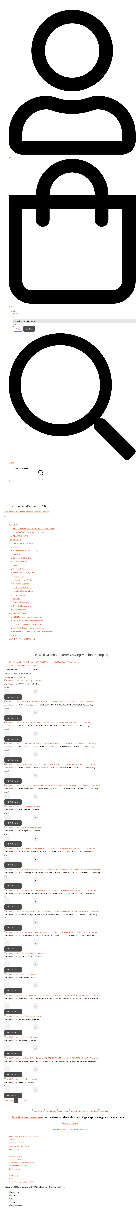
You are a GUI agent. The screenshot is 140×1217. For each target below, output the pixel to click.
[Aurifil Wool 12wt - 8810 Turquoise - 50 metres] (22, 1016)
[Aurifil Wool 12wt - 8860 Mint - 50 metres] (20, 1079)
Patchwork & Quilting (22, 558)
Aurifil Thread (28, 662)
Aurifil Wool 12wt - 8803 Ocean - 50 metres (20, 977)
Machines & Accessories (23, 543)
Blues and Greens (73, 662)
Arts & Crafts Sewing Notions (25, 573)
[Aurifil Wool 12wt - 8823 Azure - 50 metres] (21, 1037)
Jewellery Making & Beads (23, 591)
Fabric (15, 547)
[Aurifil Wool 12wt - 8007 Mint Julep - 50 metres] (22, 681)
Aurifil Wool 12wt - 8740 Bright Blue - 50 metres (22, 831)
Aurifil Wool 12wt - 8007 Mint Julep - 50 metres (21, 684)
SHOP (11, 662)
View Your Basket (15, 665)
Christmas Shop (19, 609)
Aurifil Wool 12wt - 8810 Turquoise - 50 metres (21, 1019)
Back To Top (8, 1100)
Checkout (29, 329)
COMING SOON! (20, 562)
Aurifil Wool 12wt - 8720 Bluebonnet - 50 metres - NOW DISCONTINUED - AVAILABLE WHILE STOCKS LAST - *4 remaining (49, 768)
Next (25, 1100)
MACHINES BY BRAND (18, 613)
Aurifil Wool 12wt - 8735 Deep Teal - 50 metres (21, 810)
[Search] (41, 472)
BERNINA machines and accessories (27, 617)
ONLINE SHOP (15, 539)
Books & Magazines (21, 602)
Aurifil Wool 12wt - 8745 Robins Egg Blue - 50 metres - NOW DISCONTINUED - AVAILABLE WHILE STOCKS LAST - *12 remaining (52, 873)
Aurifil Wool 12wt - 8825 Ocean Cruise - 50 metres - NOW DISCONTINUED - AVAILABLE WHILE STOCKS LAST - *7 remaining (50, 1061)
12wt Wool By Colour (57, 662)
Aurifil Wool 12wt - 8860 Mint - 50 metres (19, 1082)
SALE (15, 565)
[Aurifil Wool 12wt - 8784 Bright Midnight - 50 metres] (24, 953)
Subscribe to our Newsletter (28, 1117)
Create (62, 1187)
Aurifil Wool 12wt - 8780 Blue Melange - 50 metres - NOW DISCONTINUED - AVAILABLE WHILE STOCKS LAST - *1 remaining (50, 914)
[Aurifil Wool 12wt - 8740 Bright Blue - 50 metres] (23, 827)
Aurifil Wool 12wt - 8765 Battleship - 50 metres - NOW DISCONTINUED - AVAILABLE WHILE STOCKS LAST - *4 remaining (49, 894)
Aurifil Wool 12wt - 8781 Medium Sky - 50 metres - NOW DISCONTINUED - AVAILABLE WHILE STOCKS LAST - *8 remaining (49, 935)
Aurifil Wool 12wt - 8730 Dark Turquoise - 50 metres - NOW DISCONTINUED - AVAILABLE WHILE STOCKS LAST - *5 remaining (51, 789)
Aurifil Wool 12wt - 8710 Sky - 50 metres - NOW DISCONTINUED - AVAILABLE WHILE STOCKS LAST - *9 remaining (46, 726)
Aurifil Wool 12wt (41, 662)
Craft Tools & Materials (22, 587)
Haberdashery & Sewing (23, 580)
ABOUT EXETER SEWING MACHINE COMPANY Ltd (34, 528)
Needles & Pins (19, 569)
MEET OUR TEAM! (20, 536)
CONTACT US (14, 635)
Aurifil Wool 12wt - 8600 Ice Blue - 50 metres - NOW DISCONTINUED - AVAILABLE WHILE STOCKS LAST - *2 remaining (48, 705)
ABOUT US (13, 525)
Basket (18, 329)
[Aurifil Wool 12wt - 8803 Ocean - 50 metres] (21, 974)
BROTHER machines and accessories (28, 621)
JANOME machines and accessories (27, 624)
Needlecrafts (18, 576)
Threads (16, 554)
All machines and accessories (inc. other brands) (32, 632)
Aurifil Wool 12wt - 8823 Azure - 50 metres (20, 1040)
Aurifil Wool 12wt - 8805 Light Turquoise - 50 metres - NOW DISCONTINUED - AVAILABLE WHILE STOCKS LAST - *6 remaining (51, 998)
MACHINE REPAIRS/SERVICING (22, 639)
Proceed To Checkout (31, 665)
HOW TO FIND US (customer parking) (28, 532)
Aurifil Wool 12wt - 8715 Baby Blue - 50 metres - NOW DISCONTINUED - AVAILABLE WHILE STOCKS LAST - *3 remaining (49, 747)
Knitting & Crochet (21, 584)
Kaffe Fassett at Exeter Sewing (25, 551)
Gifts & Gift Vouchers (22, 606)
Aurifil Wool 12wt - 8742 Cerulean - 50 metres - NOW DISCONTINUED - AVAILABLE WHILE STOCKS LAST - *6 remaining (48, 852)
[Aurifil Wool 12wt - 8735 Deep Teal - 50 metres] (22, 806)
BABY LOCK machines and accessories (28, 628)
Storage (16, 598)
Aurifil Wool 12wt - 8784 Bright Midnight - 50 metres (23, 956)
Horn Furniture (19, 595)
